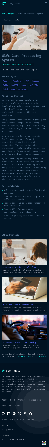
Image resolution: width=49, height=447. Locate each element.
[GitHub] (3, 413)
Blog (12, 400)
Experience (35, 400)
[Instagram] (25, 413)
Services (6, 405)
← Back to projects (10, 20)
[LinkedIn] (8, 413)
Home (3, 14)
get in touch (40, 356)
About (5, 400)
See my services (24, 356)
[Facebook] (30, 413)
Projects (11, 14)
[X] (19, 413)
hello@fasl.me (8, 430)
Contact (18, 405)
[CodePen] (14, 413)
